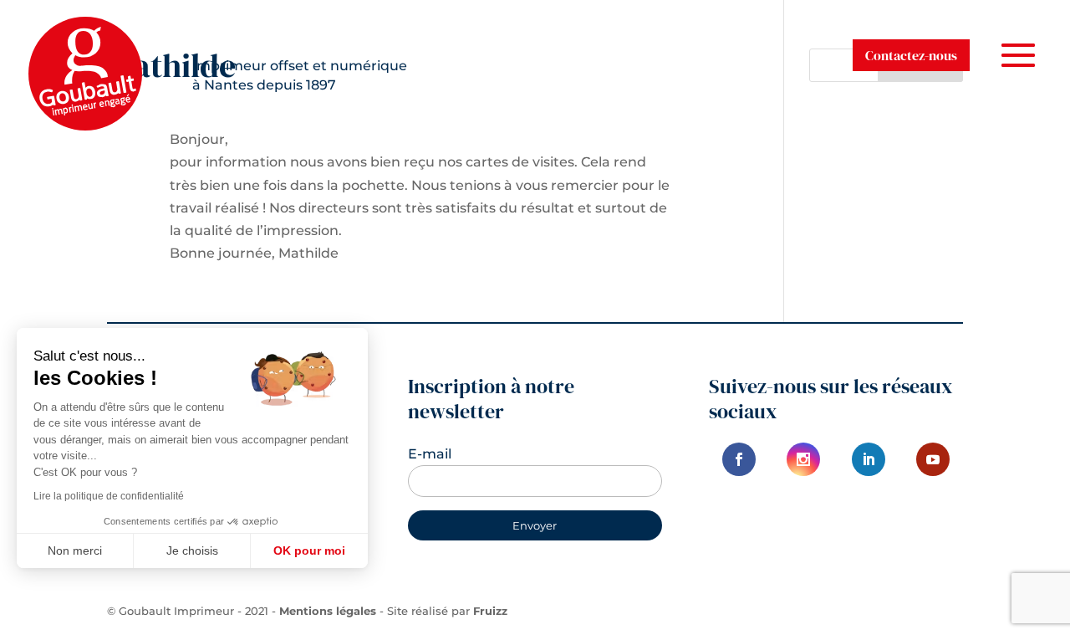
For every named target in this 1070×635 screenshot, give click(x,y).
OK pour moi (309, 550)
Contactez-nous (911, 55)
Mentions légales (327, 610)
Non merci (75, 550)
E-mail (429, 454)
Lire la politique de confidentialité (108, 496)
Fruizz (490, 610)
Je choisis (192, 550)
